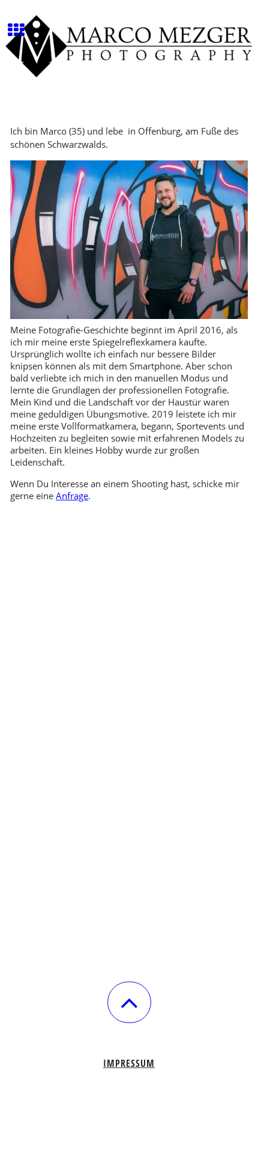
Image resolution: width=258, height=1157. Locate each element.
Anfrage (72, 496)
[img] (129, 45)
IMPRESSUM (129, 1063)
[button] (129, 1002)
